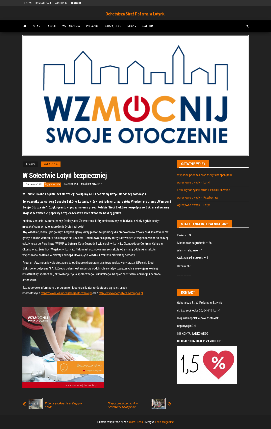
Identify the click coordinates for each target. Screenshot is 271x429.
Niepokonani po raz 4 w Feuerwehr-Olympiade (122, 405)
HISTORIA (76, 3)
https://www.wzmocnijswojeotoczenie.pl (66, 293)
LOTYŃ (28, 3)
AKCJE (52, 26)
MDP (131, 26)
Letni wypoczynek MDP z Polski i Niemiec (203, 190)
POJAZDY (92, 26)
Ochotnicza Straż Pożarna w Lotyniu (135, 13)
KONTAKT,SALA (43, 3)
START (37, 26)
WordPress (136, 422)
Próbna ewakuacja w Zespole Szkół (63, 405)
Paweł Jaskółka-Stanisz (86, 184)
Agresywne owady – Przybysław (197, 197)
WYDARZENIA (71, 26)
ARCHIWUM (61, 3)
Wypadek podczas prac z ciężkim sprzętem (204, 175)
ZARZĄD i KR (113, 26)
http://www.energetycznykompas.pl (121, 293)
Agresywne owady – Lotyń (193, 182)
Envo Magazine (164, 422)
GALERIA (148, 26)
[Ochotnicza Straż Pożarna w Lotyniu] (24, 26)
